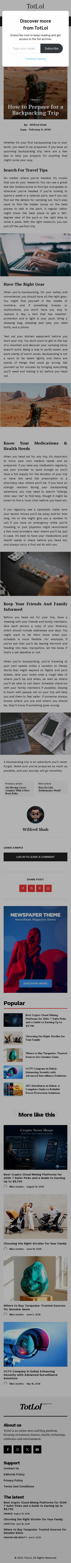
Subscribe (51, 48)
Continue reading (35, 58)
